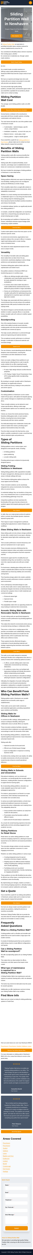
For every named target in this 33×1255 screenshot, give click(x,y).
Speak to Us (16, 346)
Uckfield (5, 1161)
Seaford (19, 1046)
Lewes (29, 1046)
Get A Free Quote (16, 1131)
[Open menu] (30, 2)
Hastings (5, 1171)
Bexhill (5, 1163)
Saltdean (24, 1046)
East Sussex (6, 1169)
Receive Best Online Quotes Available (16, 110)
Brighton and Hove (8, 1156)
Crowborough (7, 1166)
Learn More (16, 651)
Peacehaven (4, 1046)
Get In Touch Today (16, 62)
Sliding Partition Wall (8, 44)
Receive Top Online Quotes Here (16, 1050)
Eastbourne (6, 1158)
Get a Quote (15, 36)
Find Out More (16, 227)
